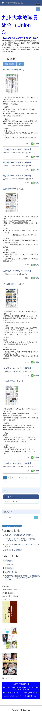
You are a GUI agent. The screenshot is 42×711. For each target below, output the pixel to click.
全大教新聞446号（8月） (14, 69)
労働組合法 (9, 560)
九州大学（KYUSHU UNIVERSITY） (19, 535)
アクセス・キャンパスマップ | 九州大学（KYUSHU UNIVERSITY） (20, 539)
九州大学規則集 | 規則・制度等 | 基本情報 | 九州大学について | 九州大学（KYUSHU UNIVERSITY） (22, 577)
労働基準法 (9, 564)
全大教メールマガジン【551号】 (17, 175)
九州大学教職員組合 (14, 2)
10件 (20, 64)
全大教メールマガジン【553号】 (17, 149)
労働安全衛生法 (11, 572)
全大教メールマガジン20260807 (14, 152)
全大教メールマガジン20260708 (14, 179)
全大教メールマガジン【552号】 (17, 162)
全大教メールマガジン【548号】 (17, 463)
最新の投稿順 (9, 64)
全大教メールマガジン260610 (13, 371)
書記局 (36, 143)
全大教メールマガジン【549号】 (17, 368)
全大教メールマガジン (10, 274)
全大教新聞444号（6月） (14, 283)
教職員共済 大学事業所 (14, 550)
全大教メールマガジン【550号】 (17, 270)
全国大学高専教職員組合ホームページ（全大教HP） (22, 545)
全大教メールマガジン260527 (13, 466)
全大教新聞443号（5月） (14, 381)
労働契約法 (9, 568)
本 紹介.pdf (6, 599)
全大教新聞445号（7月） (14, 188)
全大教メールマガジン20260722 (14, 166)
